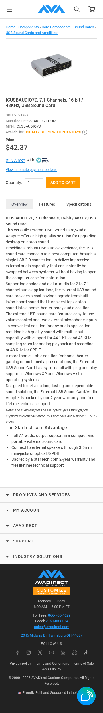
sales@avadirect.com (51, 627)
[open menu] (9, 9)
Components (28, 27)
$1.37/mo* (15, 160)
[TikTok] (86, 652)
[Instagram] (28, 652)
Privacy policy (20, 664)
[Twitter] (40, 652)
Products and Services (41, 494)
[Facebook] (17, 652)
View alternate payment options (31, 169)
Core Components (56, 27)
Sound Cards (84, 27)
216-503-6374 (57, 621)
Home (10, 27)
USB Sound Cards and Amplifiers (32, 33)
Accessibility (51, 669)
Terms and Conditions (52, 664)
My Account (28, 510)
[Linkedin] (63, 652)
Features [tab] (47, 204)
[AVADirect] (51, 9)
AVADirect (25, 525)
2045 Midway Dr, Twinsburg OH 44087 (51, 635)
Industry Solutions (37, 556)
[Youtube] (51, 652)
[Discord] (74, 652)
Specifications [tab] (78, 204)
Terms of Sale (83, 664)
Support (23, 541)
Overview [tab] (19, 204)
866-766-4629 (59, 615)
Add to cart (63, 182)
